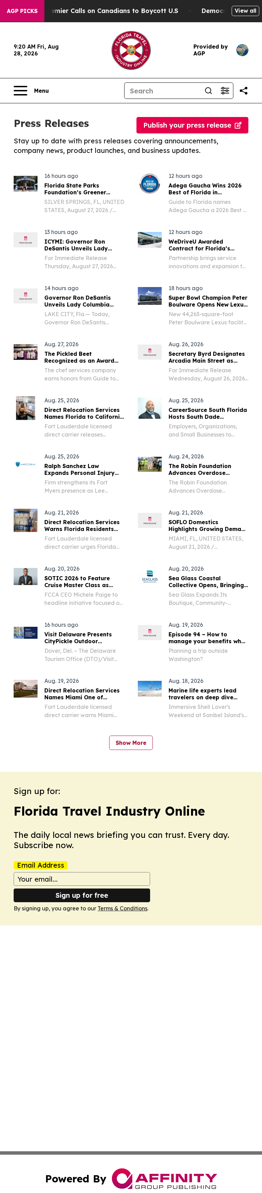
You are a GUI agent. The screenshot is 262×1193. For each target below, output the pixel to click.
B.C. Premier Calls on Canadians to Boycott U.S (104, 11)
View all (245, 10)
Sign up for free (82, 895)
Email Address (40, 865)
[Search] (208, 91)
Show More (131, 742)
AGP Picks (22, 11)
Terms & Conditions (122, 908)
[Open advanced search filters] (225, 91)
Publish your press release (187, 125)
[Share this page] (243, 91)
